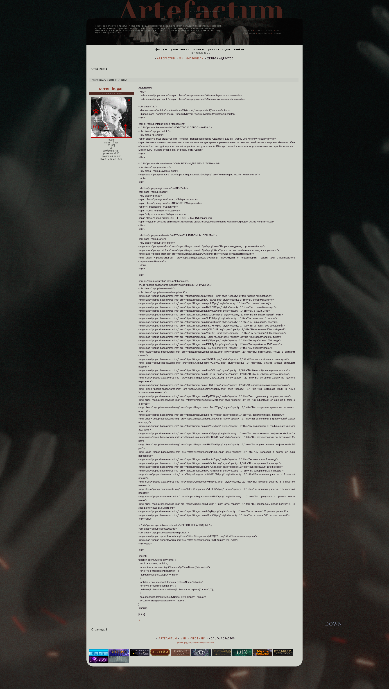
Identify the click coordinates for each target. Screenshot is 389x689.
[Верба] (99, 662)
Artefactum (166, 58)
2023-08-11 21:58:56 (116, 80)
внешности (249, 33)
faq (278, 30)
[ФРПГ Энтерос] (119, 654)
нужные (277, 33)
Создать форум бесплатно (203, 643)
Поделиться (98, 80)
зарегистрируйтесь (211, 12)
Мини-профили (191, 58)
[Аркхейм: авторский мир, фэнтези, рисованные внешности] (160, 654)
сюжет (258, 30)
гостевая (247, 30)
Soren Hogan (111, 88)
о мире (269, 30)
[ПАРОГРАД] (119, 662)
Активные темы (201, 52)
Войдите (190, 12)
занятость (264, 33)
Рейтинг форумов (184, 643)
